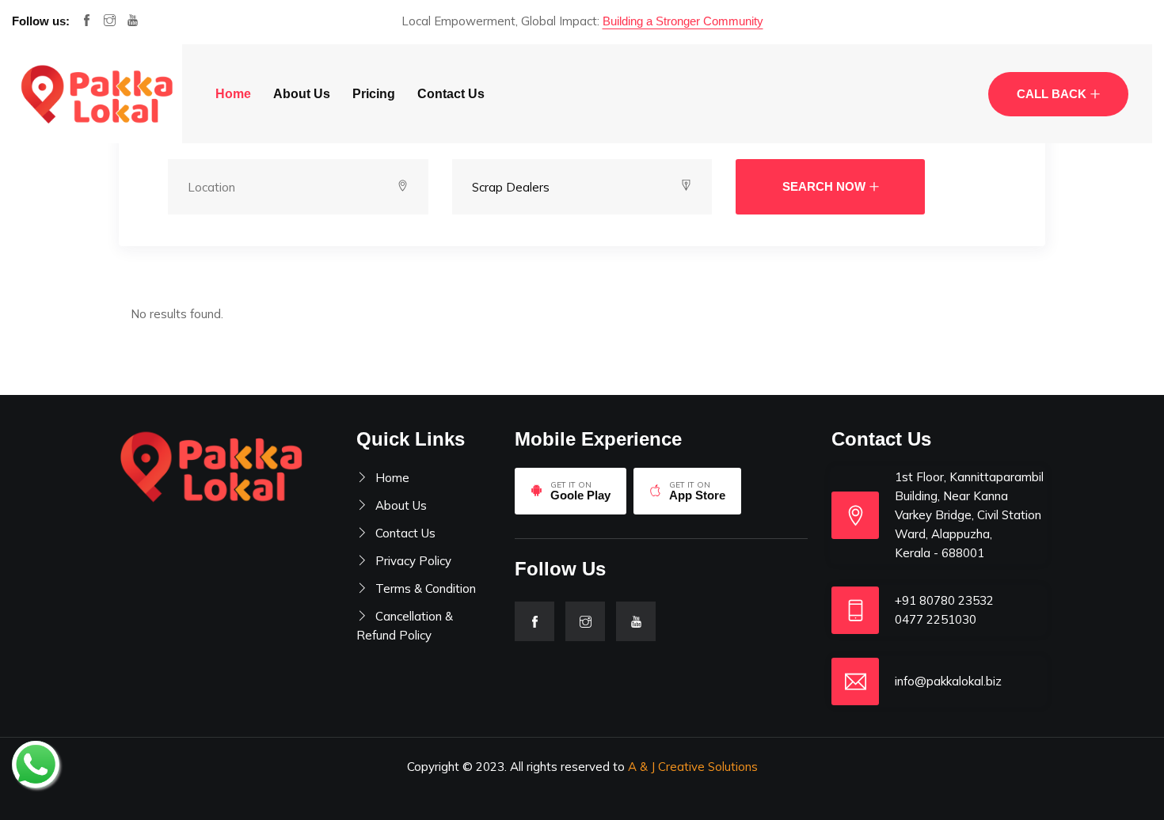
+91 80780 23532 (944, 600)
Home (233, 94)
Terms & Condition (425, 588)
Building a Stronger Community (683, 21)
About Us (301, 94)
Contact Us (451, 94)
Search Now (823, 186)
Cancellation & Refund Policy (404, 626)
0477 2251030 (935, 619)
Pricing (373, 94)
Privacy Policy (413, 560)
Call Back (1051, 94)
